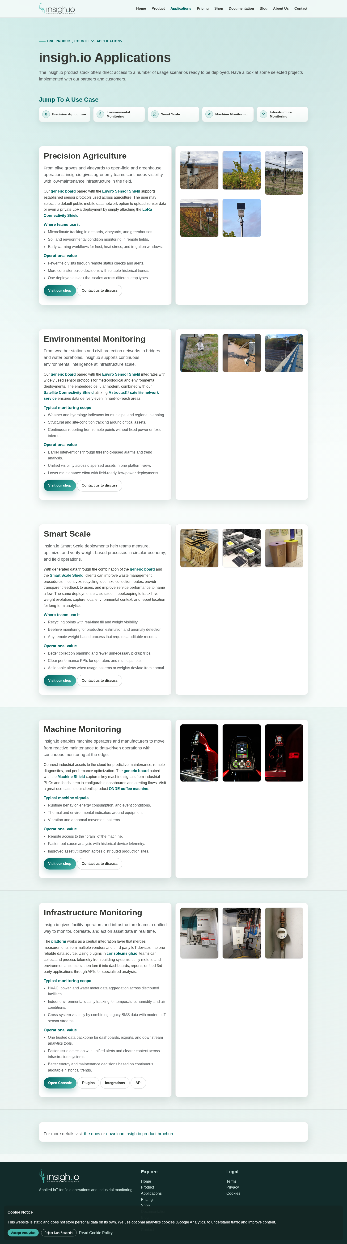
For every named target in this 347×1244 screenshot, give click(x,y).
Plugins (88, 1083)
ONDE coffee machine (128, 789)
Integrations (115, 1083)
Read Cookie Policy (96, 1233)
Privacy (232, 1187)
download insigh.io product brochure (140, 1133)
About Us (281, 8)
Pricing (203, 8)
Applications (180, 8)
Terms (231, 1181)
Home (141, 8)
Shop (218, 8)
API (138, 1083)
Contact (300, 8)
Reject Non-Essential (58, 1233)
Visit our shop (59, 290)
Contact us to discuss (100, 290)
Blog (263, 8)
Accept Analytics (23, 1233)
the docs (92, 1133)
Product (158, 8)
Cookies (233, 1193)
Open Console (60, 1083)
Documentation (241, 8)
